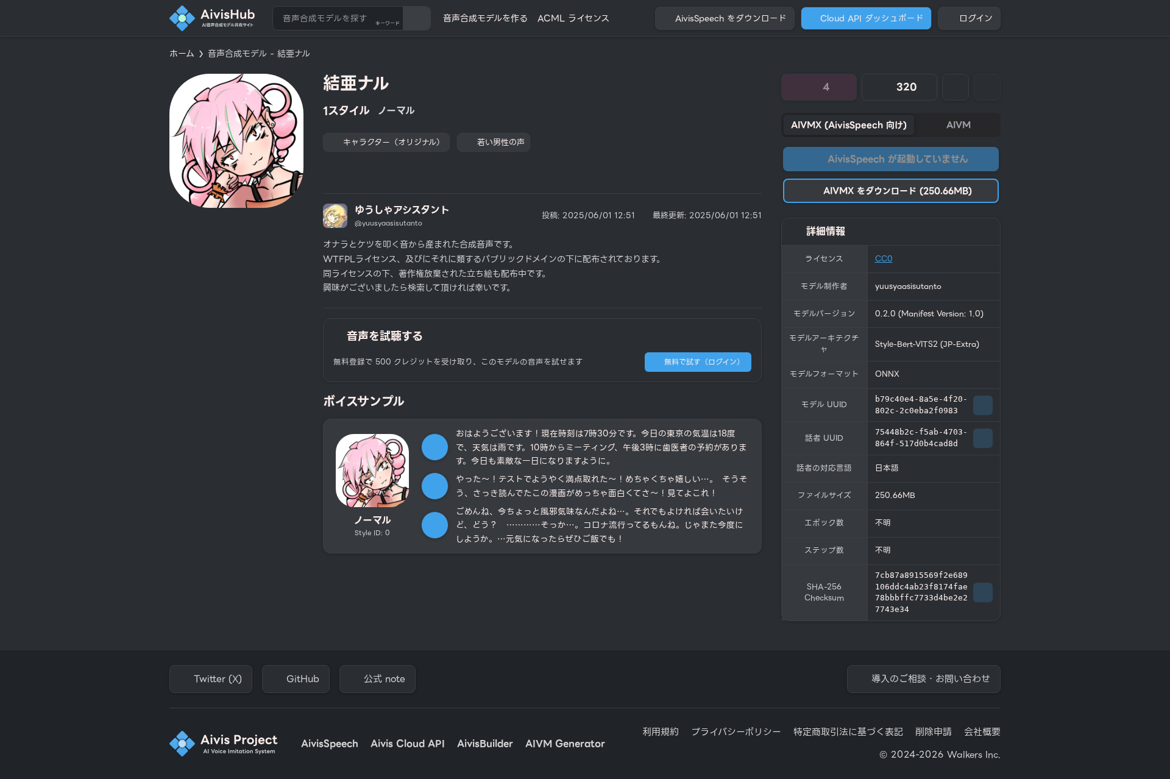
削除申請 (933, 732)
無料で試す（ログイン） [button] (704, 362)
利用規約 (660, 732)
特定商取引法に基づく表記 (848, 732)
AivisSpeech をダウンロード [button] (731, 18)
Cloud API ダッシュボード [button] (872, 18)
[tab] (849, 125)
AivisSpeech (329, 744)
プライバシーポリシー (736, 732)
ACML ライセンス (573, 18)
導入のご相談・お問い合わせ (930, 679)
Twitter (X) (218, 679)
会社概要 (982, 732)
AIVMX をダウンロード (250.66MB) (897, 190)
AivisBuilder (485, 744)
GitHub (302, 679)
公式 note (384, 679)
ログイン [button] (976, 18)
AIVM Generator (565, 744)
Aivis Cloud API (407, 744)
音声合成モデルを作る (485, 18)
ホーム (181, 54)
